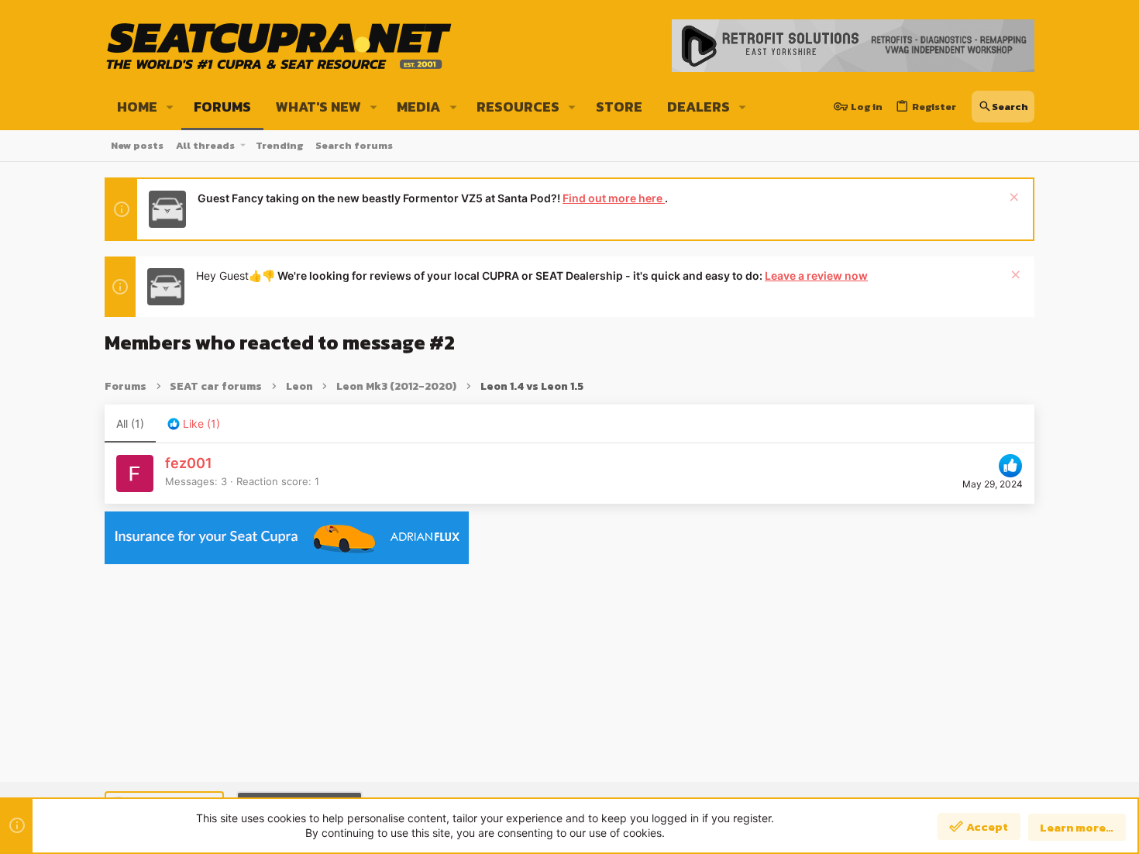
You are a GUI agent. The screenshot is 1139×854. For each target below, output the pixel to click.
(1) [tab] (130, 423)
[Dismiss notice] (1012, 199)
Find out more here (614, 198)
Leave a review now (816, 275)
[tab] (194, 424)
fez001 (188, 463)
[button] (170, 107)
